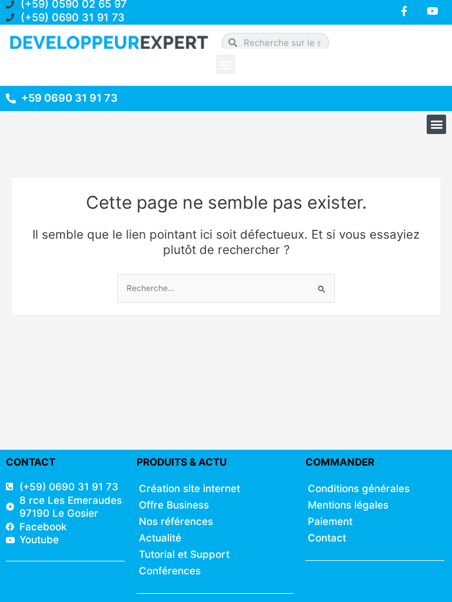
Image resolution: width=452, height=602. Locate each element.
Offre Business (174, 505)
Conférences (170, 571)
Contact (327, 538)
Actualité (160, 538)
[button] (225, 64)
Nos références (176, 521)
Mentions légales (348, 505)
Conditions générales (359, 488)
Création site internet (189, 488)
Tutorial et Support (184, 554)
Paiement (330, 521)
